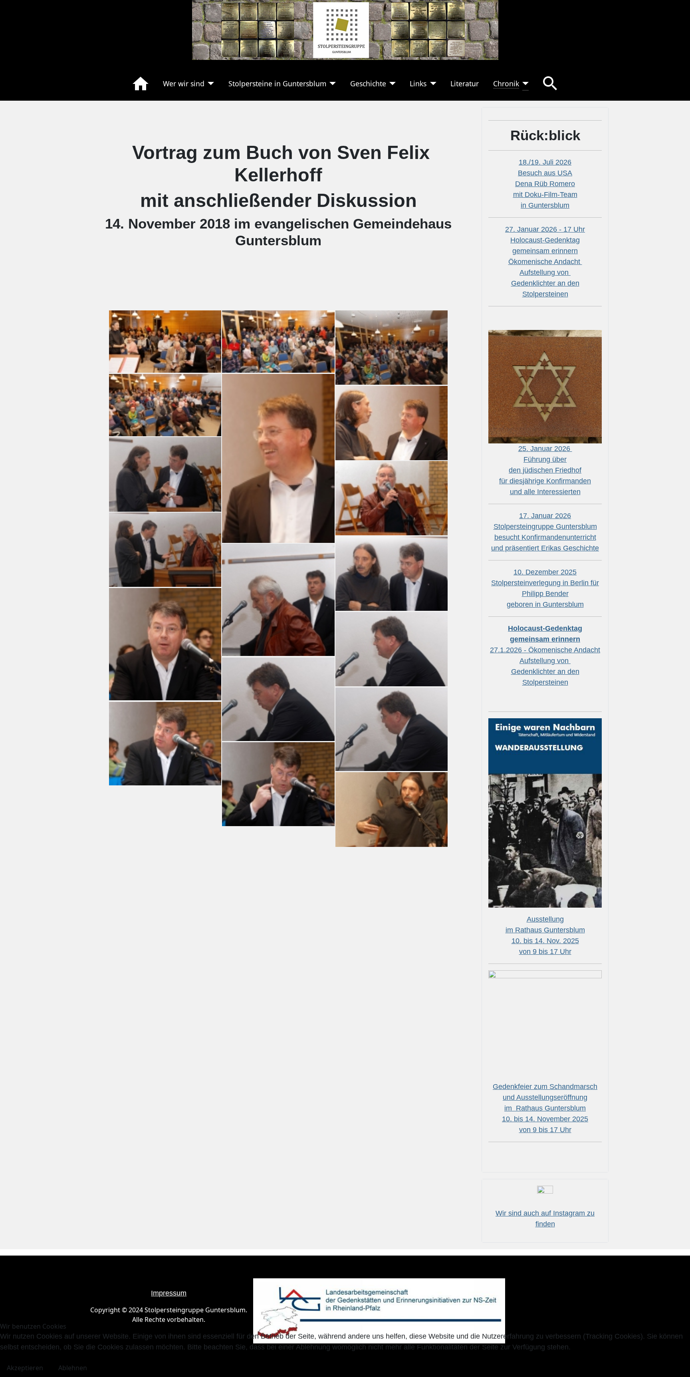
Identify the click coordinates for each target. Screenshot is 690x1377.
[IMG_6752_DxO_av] (391, 346)
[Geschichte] (391, 83)
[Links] (431, 83)
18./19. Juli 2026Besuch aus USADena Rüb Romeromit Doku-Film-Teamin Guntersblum (545, 183)
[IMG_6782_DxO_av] (391, 648)
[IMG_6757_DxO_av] (391, 422)
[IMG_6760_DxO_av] (165, 473)
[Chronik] (524, 83)
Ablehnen (72, 1367)
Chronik (506, 83)
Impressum (168, 1293)
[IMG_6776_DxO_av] (278, 599)
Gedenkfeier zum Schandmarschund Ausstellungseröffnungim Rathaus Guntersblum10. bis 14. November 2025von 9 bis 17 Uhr (545, 1108)
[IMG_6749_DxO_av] (278, 340)
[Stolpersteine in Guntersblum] (331, 83)
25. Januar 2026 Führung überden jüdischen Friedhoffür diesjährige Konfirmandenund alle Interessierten (545, 470)
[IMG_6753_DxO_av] (165, 404)
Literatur (464, 83)
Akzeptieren (25, 1367)
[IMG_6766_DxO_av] (391, 572)
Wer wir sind (183, 83)
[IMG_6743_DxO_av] (165, 340)
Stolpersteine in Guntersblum (277, 83)
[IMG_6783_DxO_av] (278, 698)
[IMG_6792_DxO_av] (278, 783)
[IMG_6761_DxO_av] (391, 497)
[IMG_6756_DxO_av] (278, 457)
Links (418, 83)
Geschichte (368, 83)
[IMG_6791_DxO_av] (165, 743)
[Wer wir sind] (209, 83)
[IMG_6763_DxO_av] (165, 549)
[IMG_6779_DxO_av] (165, 643)
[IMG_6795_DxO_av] (391, 809)
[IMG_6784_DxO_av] (391, 728)
